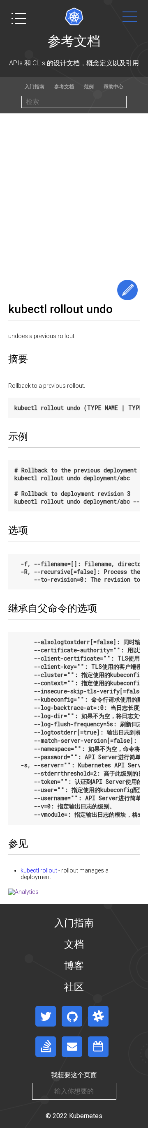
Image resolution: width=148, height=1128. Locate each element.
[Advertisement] (74, 191)
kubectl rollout (39, 870)
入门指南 (34, 87)
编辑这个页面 (127, 290)
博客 (74, 965)
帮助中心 (113, 87)
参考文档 (64, 87)
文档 (74, 944)
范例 (89, 87)
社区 (74, 987)
